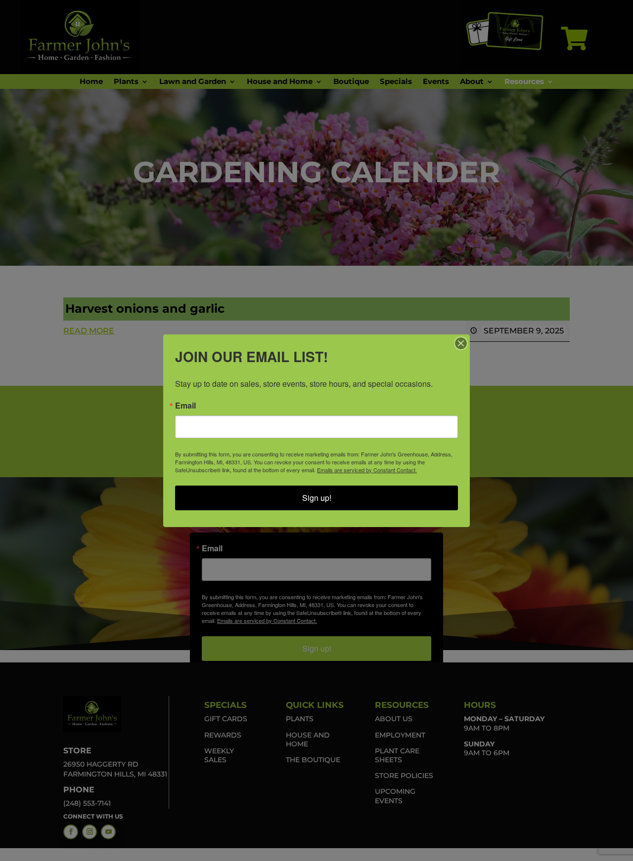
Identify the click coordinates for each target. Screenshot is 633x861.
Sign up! (316, 497)
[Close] (461, 343)
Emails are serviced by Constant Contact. (367, 470)
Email (185, 406)
